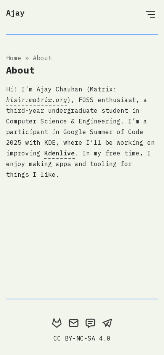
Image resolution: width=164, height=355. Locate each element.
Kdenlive (59, 153)
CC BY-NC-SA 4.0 (82, 338)
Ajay (15, 13)
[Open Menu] (150, 14)
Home (13, 58)
